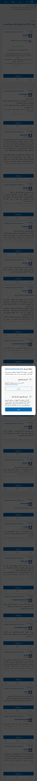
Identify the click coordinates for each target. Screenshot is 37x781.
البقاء (18, 409)
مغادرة (18, 389)
